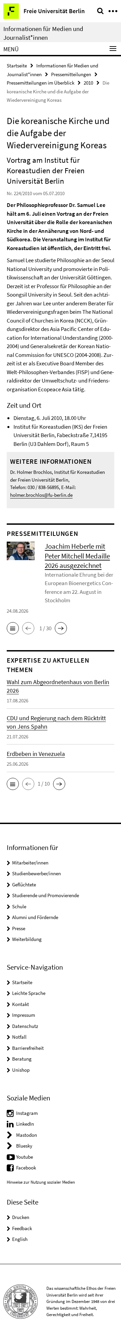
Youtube (24, 1157)
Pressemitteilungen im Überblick (40, 83)
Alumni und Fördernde (35, 917)
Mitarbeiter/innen (30, 862)
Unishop (21, 1070)
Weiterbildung (27, 939)
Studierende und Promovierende (45, 895)
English (20, 1239)
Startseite (17, 65)
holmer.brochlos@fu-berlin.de (41, 495)
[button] (13, 628)
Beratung (22, 1059)
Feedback (22, 1228)
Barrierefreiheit (28, 1048)
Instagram (27, 1113)
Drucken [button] (20, 1217)
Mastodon (26, 1135)
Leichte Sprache (28, 993)
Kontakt (20, 1004)
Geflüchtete (24, 884)
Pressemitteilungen (71, 74)
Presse (18, 928)
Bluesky (24, 1146)
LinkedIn (25, 1124)
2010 (88, 83)
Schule (19, 906)
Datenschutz (25, 1026)
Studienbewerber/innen (36, 873)
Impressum (23, 1015)
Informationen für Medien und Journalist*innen (43, 33)
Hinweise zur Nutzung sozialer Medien (41, 1182)
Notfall (19, 1037)
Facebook (26, 1167)
